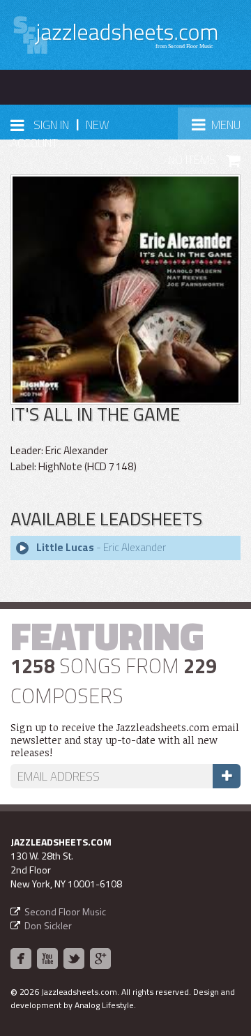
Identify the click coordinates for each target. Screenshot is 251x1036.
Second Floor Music (65, 911)
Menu (221, 128)
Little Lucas (65, 547)
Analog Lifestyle (104, 1005)
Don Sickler (48, 925)
